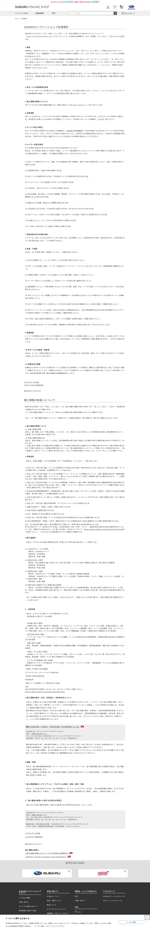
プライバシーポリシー (77, 105)
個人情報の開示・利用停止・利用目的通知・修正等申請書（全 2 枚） (54, 727)
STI (54, 13)
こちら (100, 119)
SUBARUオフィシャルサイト (113, 896)
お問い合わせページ (39, 733)
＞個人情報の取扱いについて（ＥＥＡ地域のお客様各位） (47, 853)
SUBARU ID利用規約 (74, 130)
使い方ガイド (130, 13)
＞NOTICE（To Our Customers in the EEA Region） (46, 857)
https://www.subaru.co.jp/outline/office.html (103, 529)
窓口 (76, 896)
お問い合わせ (23, 902)
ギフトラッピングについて (56, 909)
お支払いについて (53, 896)
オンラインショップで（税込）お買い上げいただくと (75, 2)
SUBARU (39, 13)
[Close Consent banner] (147, 917)
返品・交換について (54, 900)
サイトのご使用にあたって (28, 906)
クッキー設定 (131, 922)
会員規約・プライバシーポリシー (58, 913)
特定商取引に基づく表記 (27, 910)
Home (17, 18)
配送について (51, 905)
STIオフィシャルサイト (111, 900)
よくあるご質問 (24, 898)
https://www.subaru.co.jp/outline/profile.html (45, 692)
